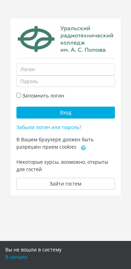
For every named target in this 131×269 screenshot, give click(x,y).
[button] (83, 147)
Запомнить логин (43, 95)
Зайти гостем (65, 183)
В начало (16, 257)
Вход (65, 112)
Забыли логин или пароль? (48, 127)
